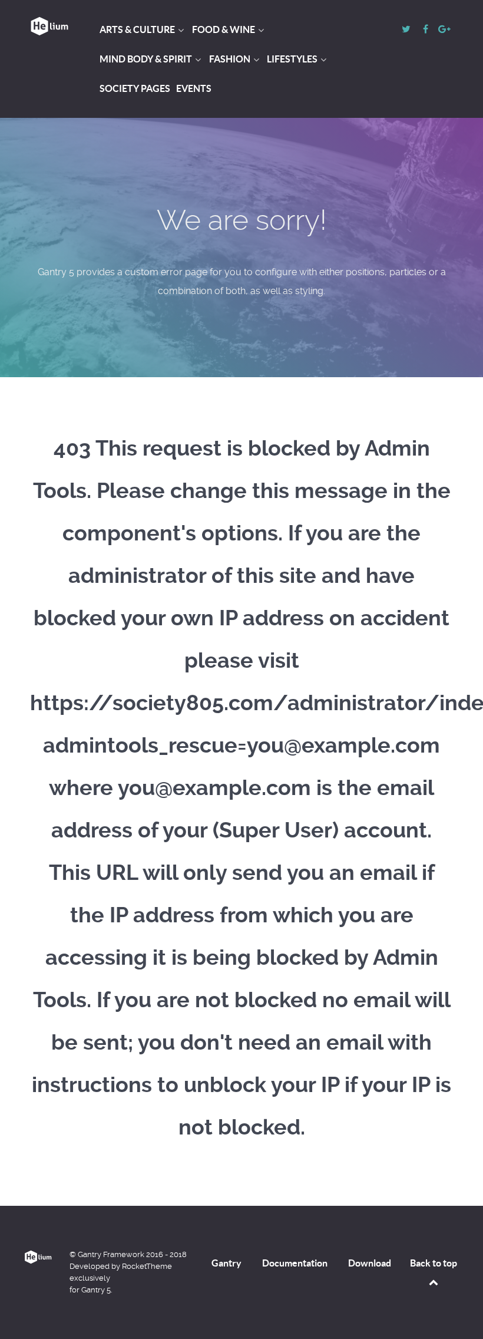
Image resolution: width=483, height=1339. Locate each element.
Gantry (226, 1263)
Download (369, 1263)
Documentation (294, 1263)
